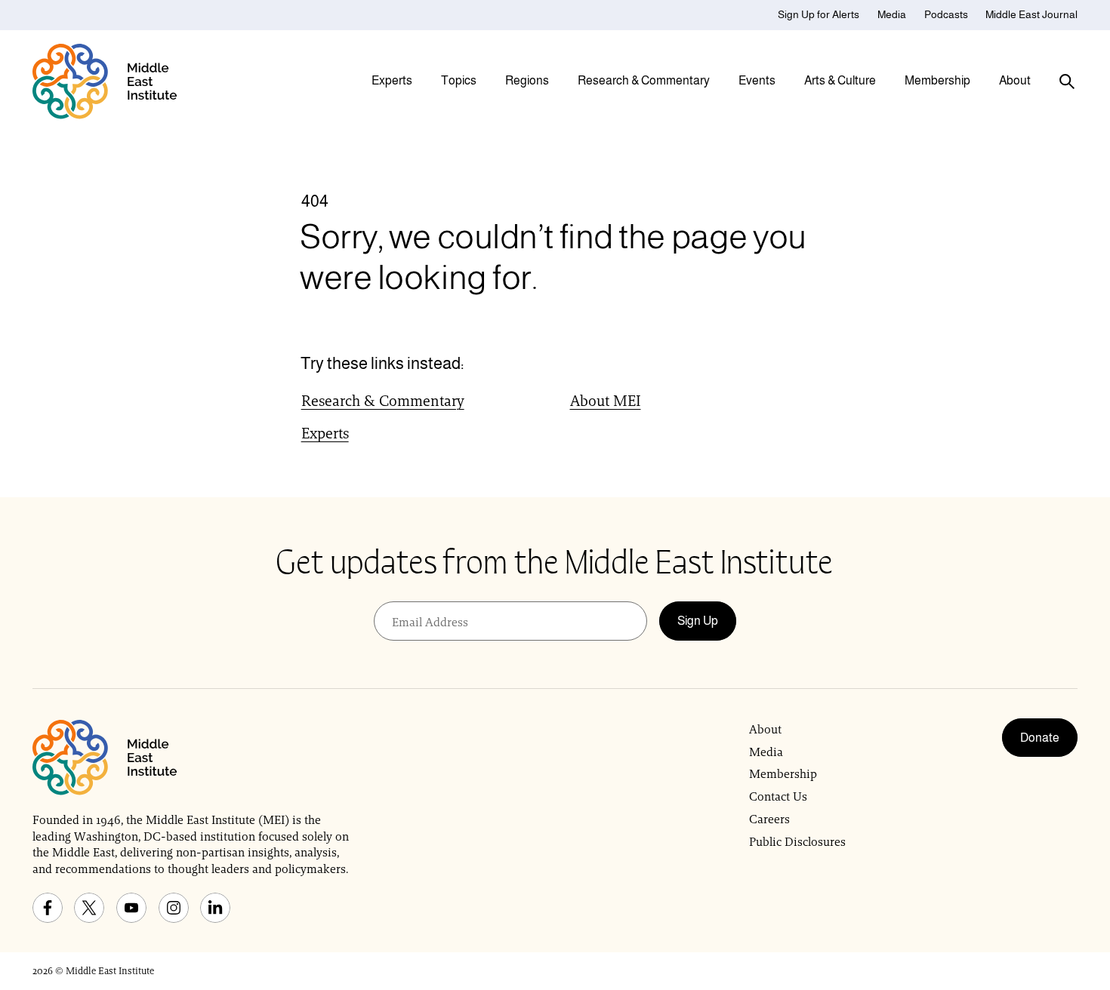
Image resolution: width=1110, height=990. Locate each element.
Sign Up (697, 620)
